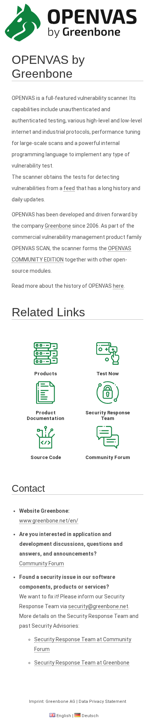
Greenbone (58, 226)
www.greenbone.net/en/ (48, 521)
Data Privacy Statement (102, 701)
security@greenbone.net (98, 606)
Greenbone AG (60, 701)
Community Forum (41, 563)
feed (69, 188)
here (118, 286)
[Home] (71, 23)
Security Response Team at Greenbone (81, 663)
